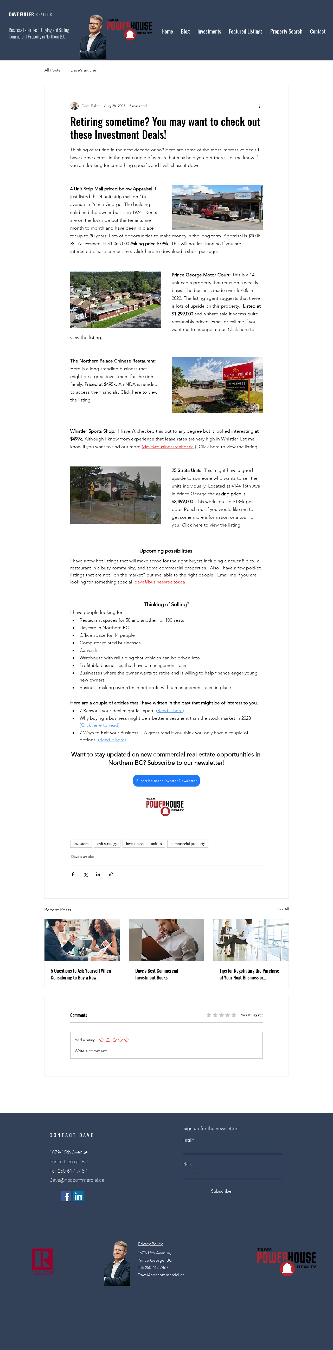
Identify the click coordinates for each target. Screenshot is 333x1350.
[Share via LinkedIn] (98, 874)
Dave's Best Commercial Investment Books (156, 974)
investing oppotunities (144, 843)
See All (283, 909)
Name (187, 1163)
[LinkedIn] (78, 1196)
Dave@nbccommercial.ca (76, 1180)
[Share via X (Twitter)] (85, 874)
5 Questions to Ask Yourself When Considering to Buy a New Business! (81, 974)
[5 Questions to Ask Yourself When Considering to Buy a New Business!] (82, 940)
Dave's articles (84, 70)
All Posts (52, 70)
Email (187, 1140)
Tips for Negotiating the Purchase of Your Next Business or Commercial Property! (249, 974)
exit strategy (107, 843)
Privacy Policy (150, 1243)
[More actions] (260, 106)
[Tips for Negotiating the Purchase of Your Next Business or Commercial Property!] (251, 940)
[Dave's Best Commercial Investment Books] (166, 940)
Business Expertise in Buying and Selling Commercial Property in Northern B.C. (39, 33)
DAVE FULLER (21, 14)
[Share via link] (110, 874)
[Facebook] (66, 1196)
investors (81, 843)
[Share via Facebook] (72, 874)
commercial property (188, 843)
